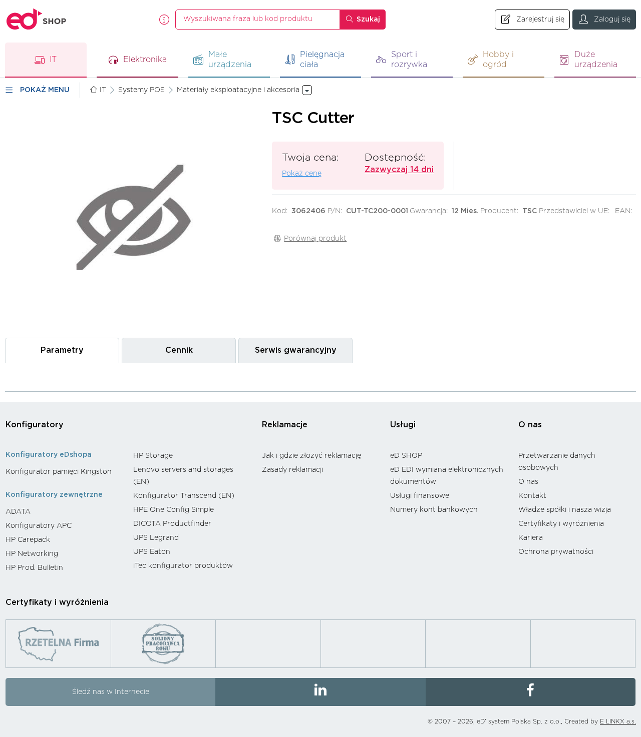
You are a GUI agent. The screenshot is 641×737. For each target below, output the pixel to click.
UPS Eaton (151, 551)
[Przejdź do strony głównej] (36, 19)
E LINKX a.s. (618, 721)
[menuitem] (64, 472)
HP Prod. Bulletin (34, 567)
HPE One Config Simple (173, 509)
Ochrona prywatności (555, 551)
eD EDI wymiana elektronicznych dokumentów (446, 475)
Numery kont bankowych (434, 509)
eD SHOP (406, 455)
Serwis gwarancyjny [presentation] (296, 350)
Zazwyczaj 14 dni (399, 170)
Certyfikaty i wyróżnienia (561, 523)
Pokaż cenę (302, 173)
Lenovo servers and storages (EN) (183, 475)
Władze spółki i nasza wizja (564, 509)
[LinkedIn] (320, 692)
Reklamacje (284, 425)
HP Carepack (28, 539)
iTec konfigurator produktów (183, 565)
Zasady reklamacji (292, 469)
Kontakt (532, 495)
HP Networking (32, 553)
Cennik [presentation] (179, 350)
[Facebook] (530, 692)
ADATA (18, 511)
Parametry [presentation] (62, 350)
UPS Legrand (156, 537)
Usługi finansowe (419, 495)
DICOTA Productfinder (172, 523)
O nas (530, 425)
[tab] (62, 350)
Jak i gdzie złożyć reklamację (311, 455)
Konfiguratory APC (39, 525)
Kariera (530, 537)
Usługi (403, 425)
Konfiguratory (35, 425)
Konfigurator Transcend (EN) (183, 495)
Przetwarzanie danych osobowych (556, 461)
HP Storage (153, 455)
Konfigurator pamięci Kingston (59, 471)
